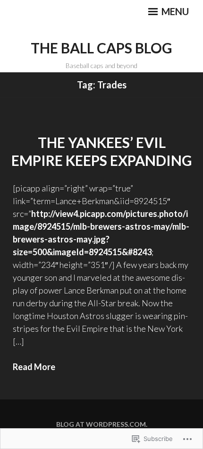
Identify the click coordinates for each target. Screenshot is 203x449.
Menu (174, 11)
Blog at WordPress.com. (101, 424)
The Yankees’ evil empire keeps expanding (101, 151)
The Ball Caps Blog (101, 47)
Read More (34, 367)
